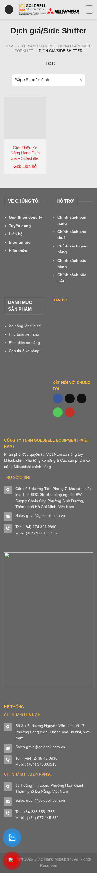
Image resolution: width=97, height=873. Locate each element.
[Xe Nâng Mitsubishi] (50, 10)
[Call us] (58, 412)
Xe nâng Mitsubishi (25, 326)
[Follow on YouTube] (70, 412)
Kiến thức (18, 250)
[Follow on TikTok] (70, 398)
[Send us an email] (81, 398)
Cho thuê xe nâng (24, 351)
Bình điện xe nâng (24, 342)
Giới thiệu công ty (25, 217)
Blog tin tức (20, 242)
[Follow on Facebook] (58, 398)
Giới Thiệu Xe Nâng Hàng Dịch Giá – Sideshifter (25, 153)
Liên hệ (16, 234)
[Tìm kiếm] (89, 9)
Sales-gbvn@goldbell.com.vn (40, 515)
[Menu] (9, 9)
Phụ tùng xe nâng (24, 334)
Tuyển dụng (20, 226)
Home (10, 46)
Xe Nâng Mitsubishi (55, 859)
